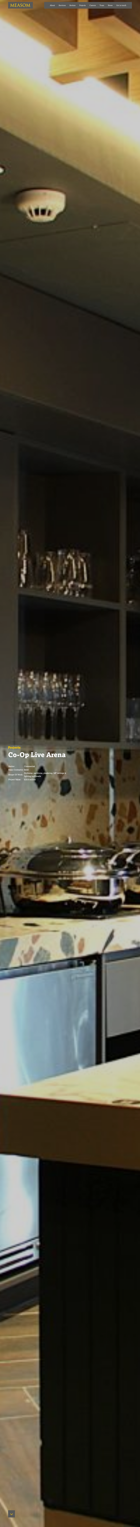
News (110, 5)
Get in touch (121, 5)
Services (62, 5)
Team (102, 5)
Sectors (72, 5)
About (52, 5)
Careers (92, 5)
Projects (82, 5)
